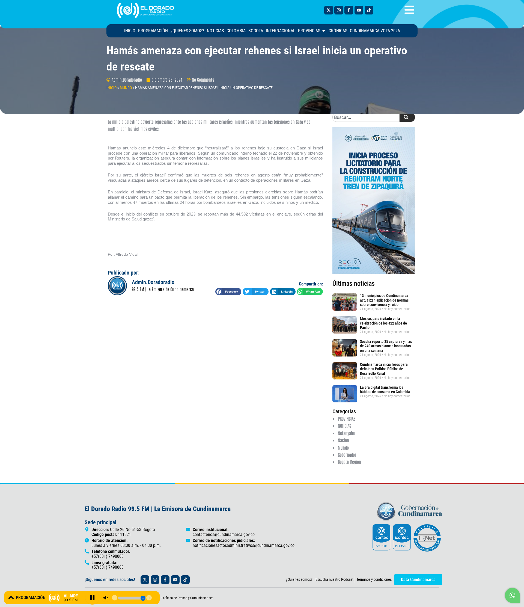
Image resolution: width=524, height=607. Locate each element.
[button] (228, 291)
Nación (343, 440)
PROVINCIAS (346, 418)
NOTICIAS (344, 425)
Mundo (343, 447)
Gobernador (347, 454)
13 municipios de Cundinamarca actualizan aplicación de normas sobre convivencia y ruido (384, 300)
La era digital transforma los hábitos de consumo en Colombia (385, 389)
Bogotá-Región (349, 461)
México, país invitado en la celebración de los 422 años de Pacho (383, 323)
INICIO (111, 88)
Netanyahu (346, 433)
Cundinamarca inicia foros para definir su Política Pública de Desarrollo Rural (384, 369)
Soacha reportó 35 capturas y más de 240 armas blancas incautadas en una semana (386, 346)
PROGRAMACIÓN (31, 597)
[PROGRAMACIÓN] (11, 597)
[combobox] (366, 117)
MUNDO (126, 88)
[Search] (407, 117)
